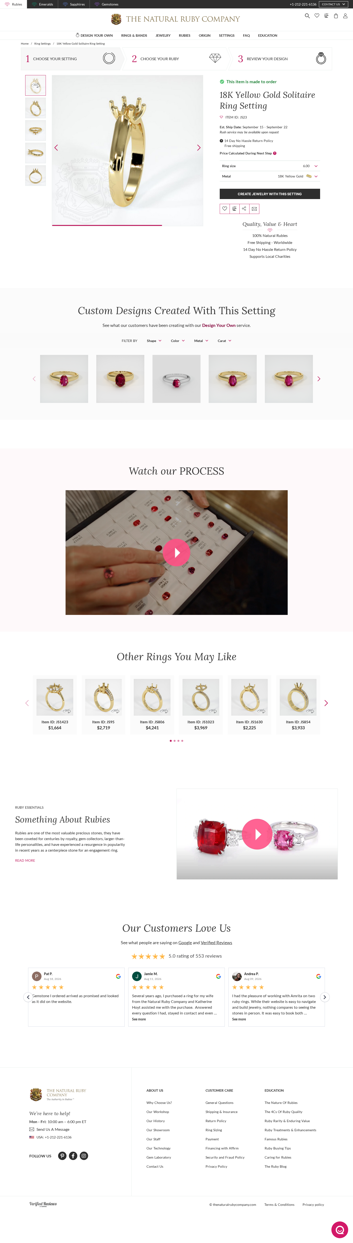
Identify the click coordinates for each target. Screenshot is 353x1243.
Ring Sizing (214, 1130)
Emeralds (46, 4)
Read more (25, 860)
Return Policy (216, 1121)
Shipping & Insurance (221, 1112)
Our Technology (158, 1148)
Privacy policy (313, 1204)
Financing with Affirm (222, 1148)
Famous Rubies (276, 1139)
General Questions (219, 1103)
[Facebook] (73, 1156)
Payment (212, 1139)
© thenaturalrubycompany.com (232, 1204)
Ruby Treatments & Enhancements (290, 1130)
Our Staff (153, 1139)
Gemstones (110, 4)
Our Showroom (158, 1130)
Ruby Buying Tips (278, 1148)
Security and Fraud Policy (225, 1157)
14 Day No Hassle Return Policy (248, 141)
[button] (199, 148)
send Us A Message (53, 1129)
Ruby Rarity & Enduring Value (287, 1121)
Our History (155, 1121)
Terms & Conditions (279, 1204)
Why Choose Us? (159, 1103)
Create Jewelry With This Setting (270, 194)
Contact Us (154, 1166)
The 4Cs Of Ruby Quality (283, 1112)
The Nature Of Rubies (281, 1103)
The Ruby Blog (275, 1166)
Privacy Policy (216, 1166)
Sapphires (77, 4)
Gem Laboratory (158, 1157)
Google (185, 942)
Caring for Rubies (278, 1157)
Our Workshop (157, 1112)
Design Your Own (219, 325)
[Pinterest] (62, 1156)
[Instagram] (84, 1156)
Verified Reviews (216, 942)
